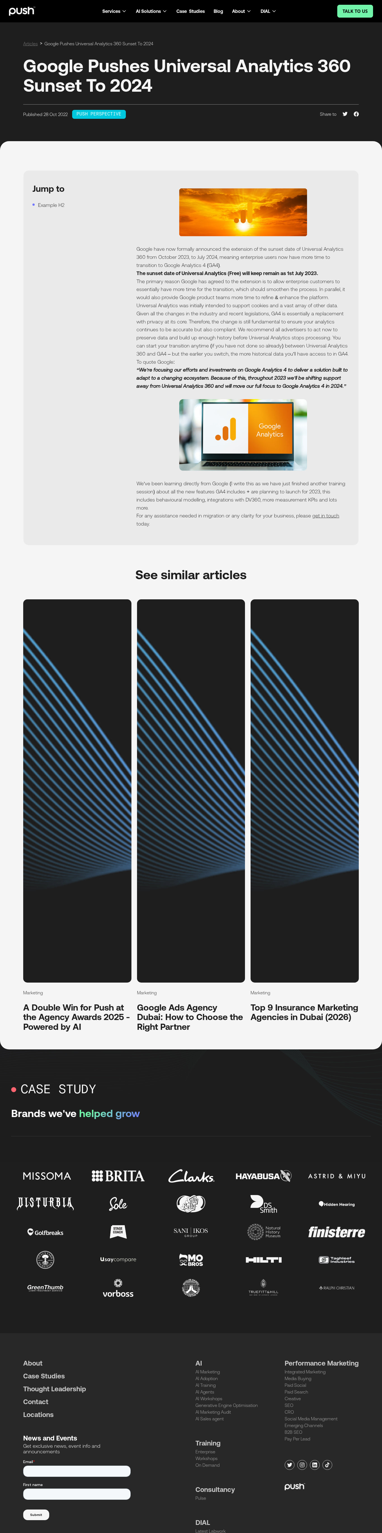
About (33, 1363)
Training (208, 1443)
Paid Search (296, 1391)
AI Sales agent (209, 1418)
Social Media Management (311, 1418)
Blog (218, 11)
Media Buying (298, 1378)
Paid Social (295, 1385)
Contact (35, 1402)
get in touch (325, 516)
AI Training (205, 1385)
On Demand (207, 1465)
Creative (293, 1398)
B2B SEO (293, 1432)
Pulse (200, 1498)
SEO (289, 1405)
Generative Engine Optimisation (226, 1405)
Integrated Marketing (305, 1371)
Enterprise (205, 1451)
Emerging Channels (304, 1425)
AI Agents (204, 1391)
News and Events (50, 1438)
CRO (289, 1411)
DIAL (202, 1522)
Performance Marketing (322, 1363)
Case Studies (190, 11)
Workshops (206, 1458)
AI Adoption (206, 1378)
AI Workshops (208, 1398)
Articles (30, 43)
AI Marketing (207, 1371)
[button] (114, 11)
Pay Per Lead (297, 1438)
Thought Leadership (54, 1389)
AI (198, 1363)
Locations (38, 1414)
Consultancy (215, 1489)
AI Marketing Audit (213, 1411)
